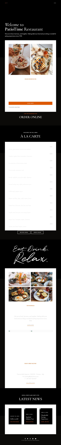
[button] (24, 232)
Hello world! (14, 419)
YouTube (35, 438)
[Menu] (54, 2)
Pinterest (32, 438)
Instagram (30, 438)
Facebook (25, 438)
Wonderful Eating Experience (44, 417)
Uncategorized (14, 421)
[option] (19, 59)
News (27, 421)
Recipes (31, 421)
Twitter (27, 438)
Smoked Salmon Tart (30, 418)
